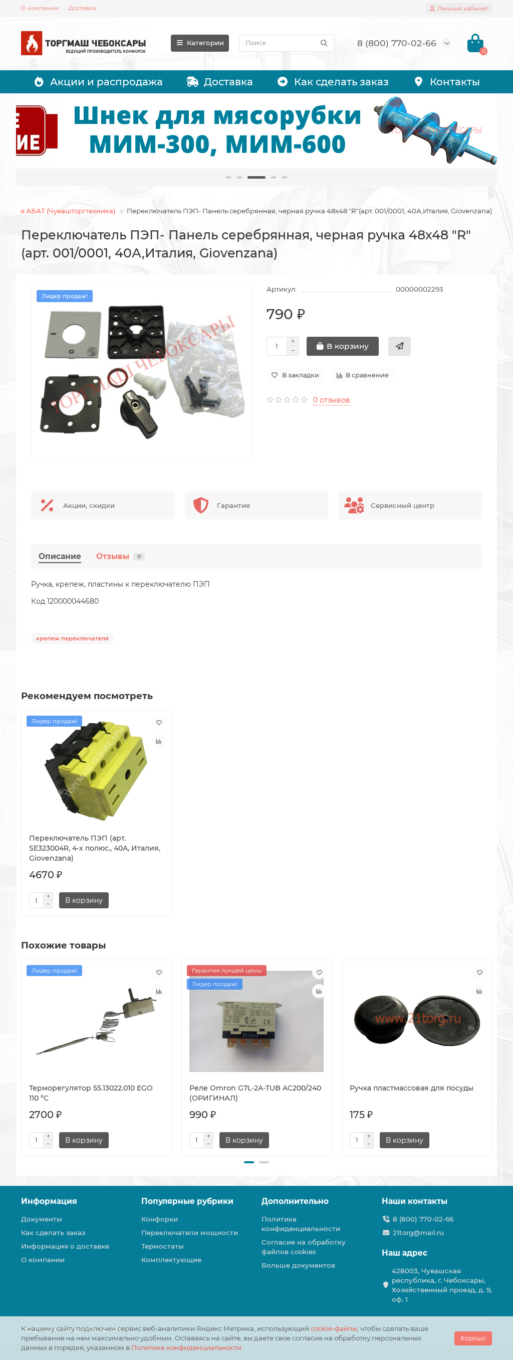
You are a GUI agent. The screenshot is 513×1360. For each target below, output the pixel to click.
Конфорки (159, 1219)
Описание (60, 556)
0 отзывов (331, 399)
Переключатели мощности (189, 1233)
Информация (49, 1201)
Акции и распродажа (106, 82)
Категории (205, 43)
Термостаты (162, 1246)
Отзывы (118, 556)
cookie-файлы (334, 1328)
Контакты (455, 82)
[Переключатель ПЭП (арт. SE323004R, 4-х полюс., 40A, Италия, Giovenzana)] (96, 772)
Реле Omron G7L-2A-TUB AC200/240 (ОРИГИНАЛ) (255, 1093)
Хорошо (473, 1338)
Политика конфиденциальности (301, 1224)
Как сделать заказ (341, 82)
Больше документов (298, 1265)
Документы (41, 1219)
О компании (40, 8)
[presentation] (22, 1056)
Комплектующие (171, 1260)
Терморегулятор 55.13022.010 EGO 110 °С (91, 1093)
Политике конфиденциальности (186, 1347)
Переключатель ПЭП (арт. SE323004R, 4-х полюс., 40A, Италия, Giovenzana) (94, 848)
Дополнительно (295, 1201)
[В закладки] (159, 723)
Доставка (82, 8)
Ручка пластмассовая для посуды (411, 1088)
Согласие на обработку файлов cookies (304, 1247)
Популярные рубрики (187, 1201)
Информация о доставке (65, 1246)
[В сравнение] (159, 742)
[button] (249, 1162)
